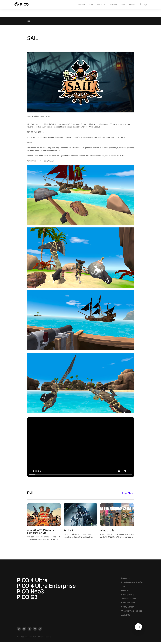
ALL (28, 21)
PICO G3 (27, 597)
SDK (123, 586)
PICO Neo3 (30, 591)
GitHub (124, 590)
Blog (123, 4)
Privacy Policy (127, 594)
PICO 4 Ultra (32, 580)
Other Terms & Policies (131, 611)
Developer (101, 4)
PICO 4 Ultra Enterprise (46, 585)
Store (91, 4)
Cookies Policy (128, 602)
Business (113, 4)
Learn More (127, 493)
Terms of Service (128, 598)
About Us (125, 615)
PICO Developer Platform (132, 582)
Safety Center (127, 606)
